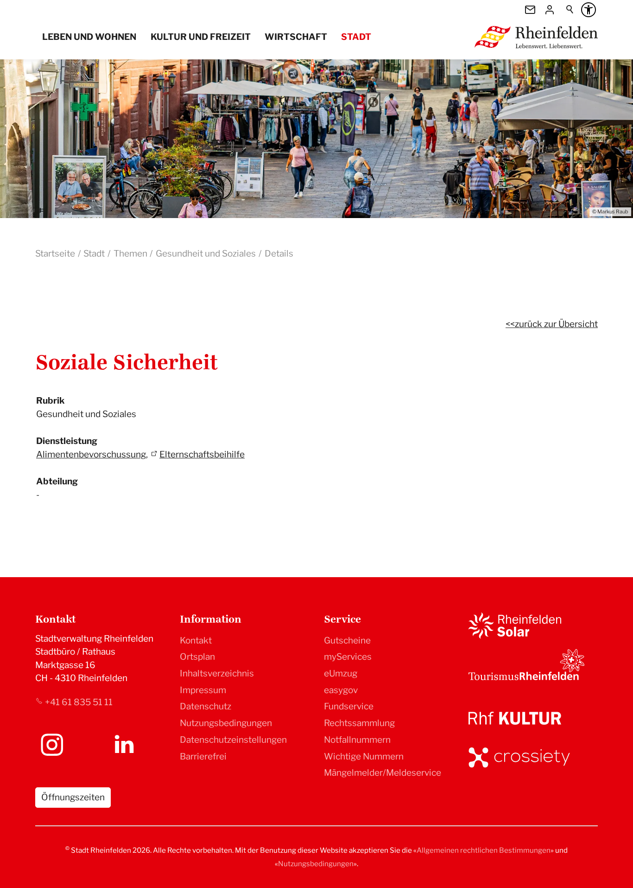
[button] (52, 744)
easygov (341, 690)
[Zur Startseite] (536, 37)
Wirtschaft (296, 37)
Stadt (356, 37)
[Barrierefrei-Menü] (588, 9)
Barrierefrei (203, 756)
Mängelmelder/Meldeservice (382, 772)
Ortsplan (197, 656)
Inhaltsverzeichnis (217, 673)
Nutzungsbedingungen (226, 723)
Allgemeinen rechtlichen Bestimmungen (484, 850)
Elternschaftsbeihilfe (202, 454)
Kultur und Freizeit (201, 37)
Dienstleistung (66, 441)
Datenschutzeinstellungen (233, 739)
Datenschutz (205, 706)
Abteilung (57, 481)
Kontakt (196, 640)
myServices (348, 656)
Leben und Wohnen (89, 37)
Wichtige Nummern (364, 756)
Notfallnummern (357, 739)
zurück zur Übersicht (556, 324)
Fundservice (348, 706)
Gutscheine (347, 640)
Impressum (203, 690)
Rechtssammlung (359, 723)
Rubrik (50, 400)
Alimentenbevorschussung (91, 454)
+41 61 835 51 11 (79, 702)
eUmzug (340, 673)
